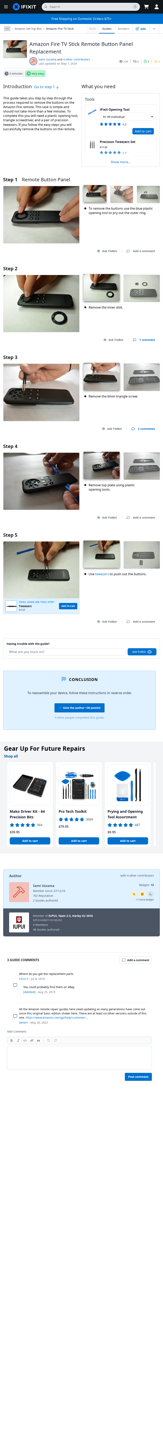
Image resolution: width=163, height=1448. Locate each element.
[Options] (7, 28)
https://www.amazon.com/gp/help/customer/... (57, 1017)
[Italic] (18, 1040)
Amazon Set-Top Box (28, 29)
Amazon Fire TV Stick (60, 29)
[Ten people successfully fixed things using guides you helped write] (150, 894)
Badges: (146, 885)
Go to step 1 (45, 86)
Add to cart (143, 131)
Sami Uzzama (47, 59)
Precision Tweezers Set (117, 142)
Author (15, 875)
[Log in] (157, 7)
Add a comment (140, 639)
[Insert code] (25, 1040)
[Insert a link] (32, 1040)
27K (125, 61)
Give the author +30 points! (81, 708)
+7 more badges (145, 899)
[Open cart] (146, 7)
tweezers (102, 574)
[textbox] (79, 1058)
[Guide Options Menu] (154, 29)
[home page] (24, 6)
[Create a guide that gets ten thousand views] (134, 894)
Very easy (37, 73)
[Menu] (6, 6)
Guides (107, 29)
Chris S (23, 979)
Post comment (138, 1077)
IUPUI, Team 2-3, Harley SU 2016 (71, 916)
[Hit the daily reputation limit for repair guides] (142, 894)
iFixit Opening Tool (115, 109)
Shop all (11, 756)
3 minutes (16, 73)
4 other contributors (76, 59)
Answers (123, 29)
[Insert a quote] (38, 1040)
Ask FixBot (109, 251)
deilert (23, 1022)
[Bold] (11, 1040)
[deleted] (29, 992)
